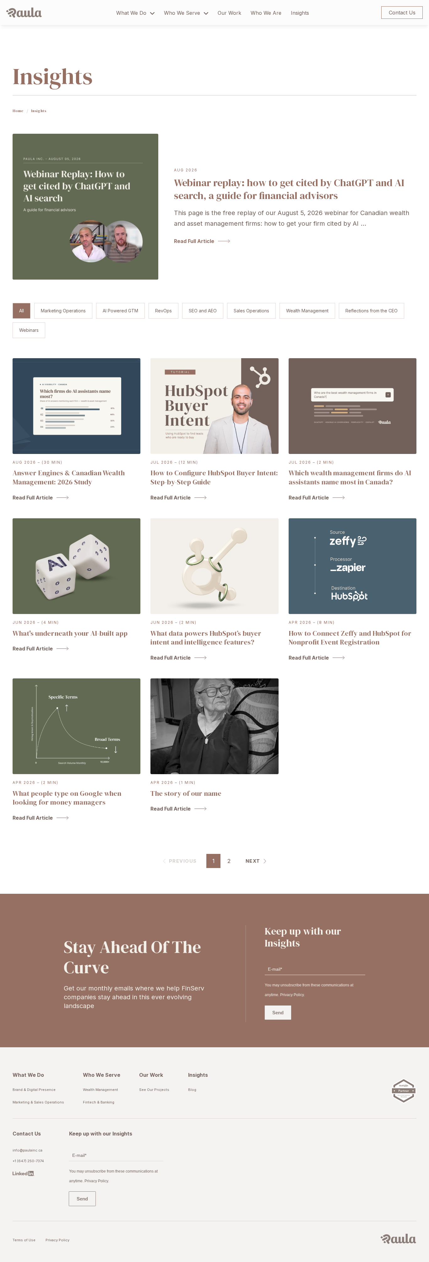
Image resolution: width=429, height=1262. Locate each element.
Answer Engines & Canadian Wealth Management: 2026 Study (69, 477)
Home (18, 110)
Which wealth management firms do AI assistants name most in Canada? (350, 477)
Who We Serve (182, 13)
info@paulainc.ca (27, 1150)
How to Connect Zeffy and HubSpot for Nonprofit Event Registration (350, 637)
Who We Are (266, 13)
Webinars (29, 330)
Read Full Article (194, 241)
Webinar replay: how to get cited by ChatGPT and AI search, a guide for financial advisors (289, 189)
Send (278, 1012)
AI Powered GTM (120, 310)
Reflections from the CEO (371, 310)
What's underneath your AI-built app (70, 633)
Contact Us (402, 12)
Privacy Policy (57, 1240)
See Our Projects (154, 1089)
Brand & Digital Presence (34, 1089)
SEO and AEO (203, 310)
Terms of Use (24, 1240)
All (21, 310)
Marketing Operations (63, 310)
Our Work (229, 13)
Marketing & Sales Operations (38, 1102)
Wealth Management (307, 310)
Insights (300, 13)
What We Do (131, 13)
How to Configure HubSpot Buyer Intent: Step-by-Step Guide (214, 477)
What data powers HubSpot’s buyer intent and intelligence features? (205, 637)
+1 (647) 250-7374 (28, 1161)
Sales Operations (251, 310)
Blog (192, 1089)
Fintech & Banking (98, 1102)
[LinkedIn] (28, 1173)
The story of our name (185, 793)
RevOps (163, 310)
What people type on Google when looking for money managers (67, 798)
